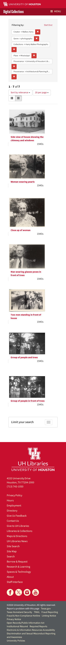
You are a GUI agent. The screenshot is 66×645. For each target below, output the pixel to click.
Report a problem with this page (23, 608)
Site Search (13, 546)
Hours (10, 500)
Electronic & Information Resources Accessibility (31, 630)
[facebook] (10, 592)
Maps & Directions (17, 536)
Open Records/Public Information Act (25, 623)
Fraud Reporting (49, 612)
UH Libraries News (17, 541)
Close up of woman (20, 230)
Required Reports (38, 626)
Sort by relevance (20, 92)
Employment (14, 505)
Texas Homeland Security (19, 612)
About (10, 577)
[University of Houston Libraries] (33, 459)
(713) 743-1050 (15, 486)
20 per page (41, 92)
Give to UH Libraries (18, 526)
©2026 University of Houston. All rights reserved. (31, 605)
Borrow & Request (17, 561)
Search (11, 556)
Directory (12, 511)
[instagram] (27, 592)
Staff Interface (15, 582)
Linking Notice (49, 615)
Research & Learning (18, 567)
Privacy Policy (14, 495)
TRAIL (37, 612)
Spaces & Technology (19, 572)
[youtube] (35, 592)
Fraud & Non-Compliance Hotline (23, 615)
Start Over (48, 25)
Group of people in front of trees (28, 401)
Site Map (12, 551)
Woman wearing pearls (23, 182)
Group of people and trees (24, 357)
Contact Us (13, 521)
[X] (18, 592)
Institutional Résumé (17, 626)
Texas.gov (46, 608)
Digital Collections (13, 12)
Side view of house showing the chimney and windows (27, 138)
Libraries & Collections (19, 531)
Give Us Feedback (17, 516)
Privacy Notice (14, 619)
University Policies (16, 640)
